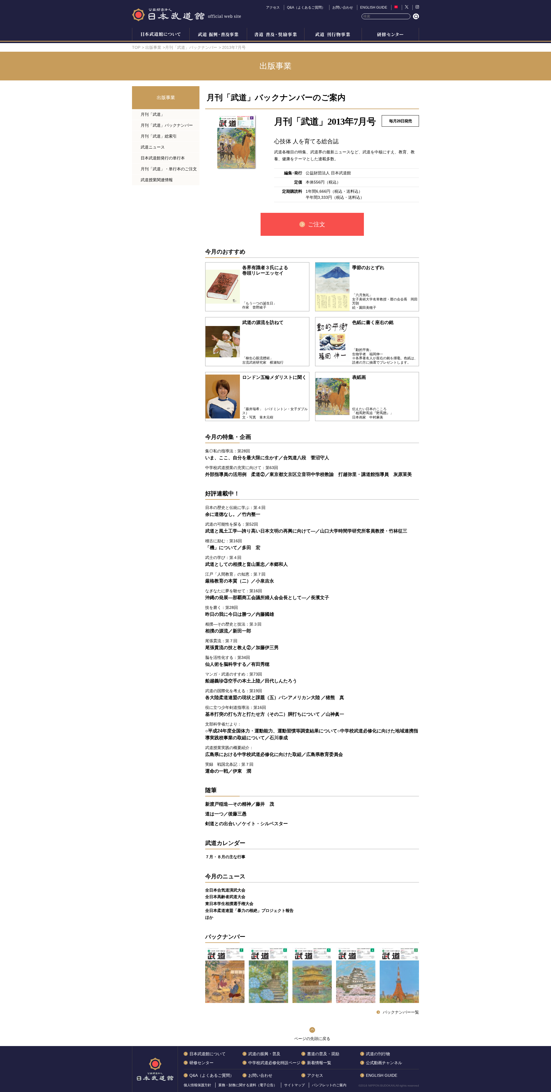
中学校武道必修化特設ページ (274, 1062)
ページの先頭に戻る (312, 1038)
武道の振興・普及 (218, 35)
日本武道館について (160, 35)
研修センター (390, 35)
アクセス (273, 7)
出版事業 (333, 35)
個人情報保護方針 (197, 1085)
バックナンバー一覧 (401, 1012)
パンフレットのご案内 (329, 1085)
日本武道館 (186, 14)
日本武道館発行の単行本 (163, 158)
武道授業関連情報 (157, 180)
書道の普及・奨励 (275, 35)
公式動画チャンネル (384, 1062)
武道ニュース (153, 147)
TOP (136, 47)
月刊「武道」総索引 (159, 136)
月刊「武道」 (153, 114)
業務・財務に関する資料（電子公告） (247, 1085)
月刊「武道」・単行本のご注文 (169, 169)
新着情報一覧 (319, 1062)
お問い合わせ (342, 7)
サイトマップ (294, 1085)
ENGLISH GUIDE (373, 7)
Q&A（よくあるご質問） (306, 7)
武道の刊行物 (378, 1054)
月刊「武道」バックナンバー (191, 47)
